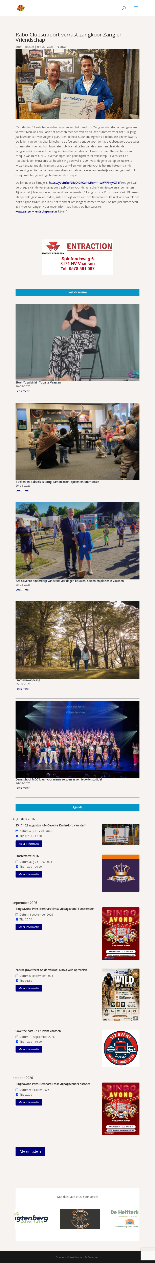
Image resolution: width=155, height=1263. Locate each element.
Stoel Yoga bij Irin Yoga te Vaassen (38, 382)
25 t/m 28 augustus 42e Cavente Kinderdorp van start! (51, 825)
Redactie (28, 47)
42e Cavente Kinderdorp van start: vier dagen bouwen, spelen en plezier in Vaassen (70, 581)
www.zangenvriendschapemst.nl (37, 211)
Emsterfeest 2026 (27, 856)
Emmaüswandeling (28, 680)
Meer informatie (29, 843)
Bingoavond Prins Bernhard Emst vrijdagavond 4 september (55, 909)
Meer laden (30, 1151)
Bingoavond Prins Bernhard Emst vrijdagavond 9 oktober (53, 1084)
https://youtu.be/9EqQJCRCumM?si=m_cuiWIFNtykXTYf (85, 182)
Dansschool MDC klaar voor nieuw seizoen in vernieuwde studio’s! (59, 779)
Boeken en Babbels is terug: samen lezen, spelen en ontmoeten (57, 482)
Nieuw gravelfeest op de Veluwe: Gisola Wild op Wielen (51, 970)
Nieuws (61, 47)
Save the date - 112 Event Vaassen (38, 1031)
